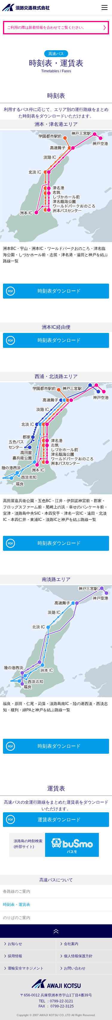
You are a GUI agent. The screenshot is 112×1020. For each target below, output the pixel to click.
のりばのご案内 (16, 917)
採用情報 (15, 956)
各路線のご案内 (16, 891)
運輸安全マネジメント (26, 968)
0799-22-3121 (61, 1001)
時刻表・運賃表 (16, 904)
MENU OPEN (104, 7)
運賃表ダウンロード (59, 819)
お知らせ (15, 944)
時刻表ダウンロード (59, 290)
